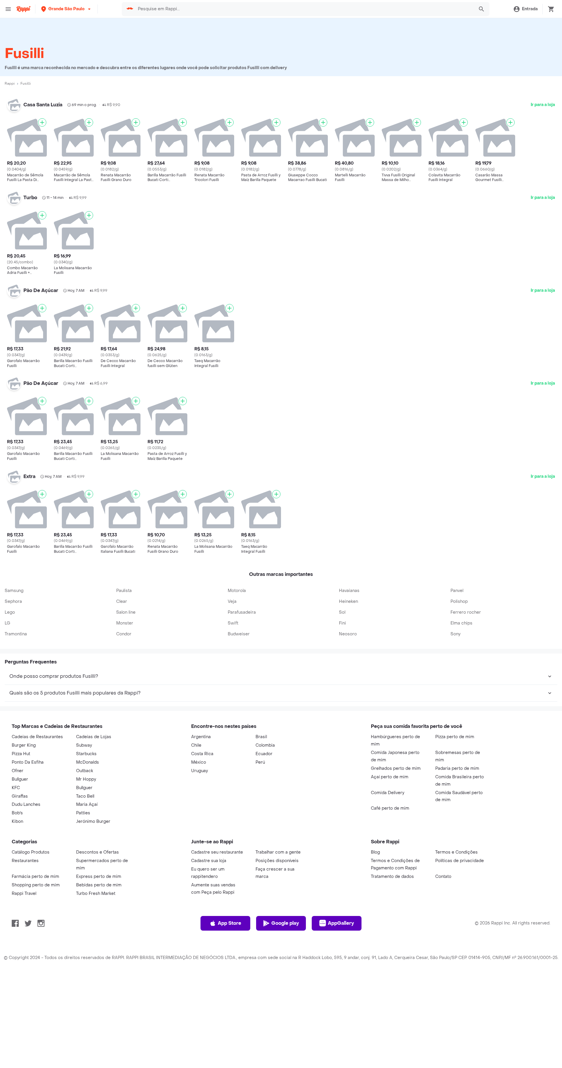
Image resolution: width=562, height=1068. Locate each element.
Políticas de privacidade (459, 861)
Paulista (124, 590)
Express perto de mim (98, 876)
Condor (123, 634)
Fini (342, 623)
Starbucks (86, 754)
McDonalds (87, 762)
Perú (260, 762)
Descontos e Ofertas (97, 852)
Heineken (348, 601)
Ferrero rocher (465, 612)
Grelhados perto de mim (396, 768)
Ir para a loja (543, 105)
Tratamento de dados (392, 876)
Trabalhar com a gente (278, 852)
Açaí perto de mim (389, 777)
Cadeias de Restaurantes (37, 737)
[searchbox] (304, 9)
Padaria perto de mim (457, 768)
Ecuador (264, 754)
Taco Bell (85, 796)
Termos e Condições (456, 852)
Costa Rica (202, 754)
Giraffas (20, 796)
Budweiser (239, 634)
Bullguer (20, 779)
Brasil (261, 737)
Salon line (126, 612)
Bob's (17, 813)
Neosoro (348, 634)
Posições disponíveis (277, 861)
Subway (84, 745)
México (198, 762)
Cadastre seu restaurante (217, 852)
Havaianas (349, 590)
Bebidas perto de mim (98, 885)
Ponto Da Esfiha (28, 762)
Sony (455, 634)
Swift (233, 623)
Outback (84, 771)
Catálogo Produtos (30, 852)
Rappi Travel (24, 893)
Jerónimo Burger (93, 821)
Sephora (13, 601)
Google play (285, 923)
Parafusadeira (242, 612)
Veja (232, 601)
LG (7, 623)
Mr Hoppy (86, 779)
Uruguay (199, 771)
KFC (16, 788)
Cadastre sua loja (208, 861)
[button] (66, 8)
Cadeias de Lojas (93, 737)
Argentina (201, 737)
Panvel (456, 590)
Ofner (17, 771)
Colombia (265, 745)
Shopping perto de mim (36, 885)
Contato (443, 876)
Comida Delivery (387, 793)
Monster (124, 623)
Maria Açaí (86, 804)
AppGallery (341, 923)
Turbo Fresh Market (95, 893)
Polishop (459, 601)
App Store (229, 923)
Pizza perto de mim (454, 737)
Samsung (14, 590)
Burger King (24, 745)
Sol (342, 612)
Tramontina (16, 634)
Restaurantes (25, 861)
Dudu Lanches (26, 804)
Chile (196, 745)
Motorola (237, 590)
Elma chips (461, 623)
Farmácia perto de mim (35, 876)
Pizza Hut (21, 754)
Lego (10, 612)
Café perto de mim (390, 808)
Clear (121, 601)
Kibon (17, 821)
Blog (375, 852)
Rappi (10, 83)
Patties (83, 813)
